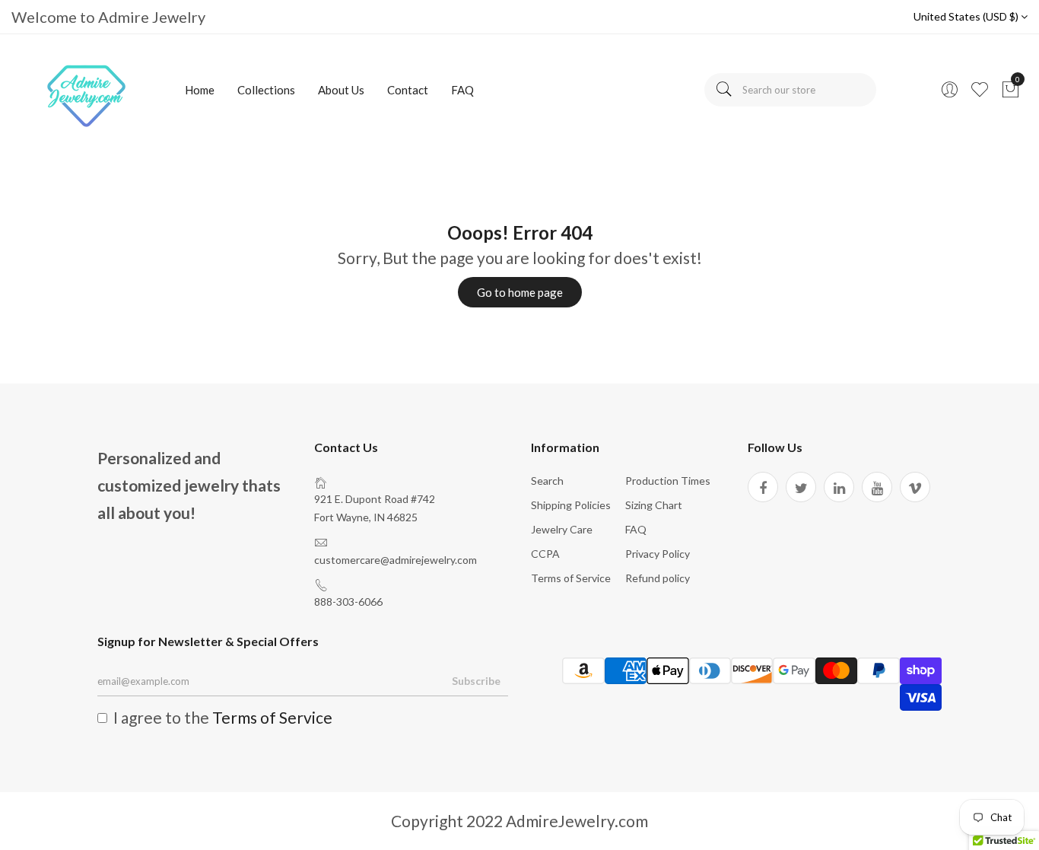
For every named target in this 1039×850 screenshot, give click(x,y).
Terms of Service (571, 577)
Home (199, 90)
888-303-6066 (348, 601)
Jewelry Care (562, 529)
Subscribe (476, 680)
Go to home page (520, 292)
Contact (407, 90)
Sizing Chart (653, 504)
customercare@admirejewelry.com (395, 559)
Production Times (667, 480)
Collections (266, 90)
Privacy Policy (657, 553)
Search (547, 480)
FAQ (462, 90)
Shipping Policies (571, 504)
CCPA (545, 553)
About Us (341, 90)
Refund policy (657, 577)
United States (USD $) (967, 16)
